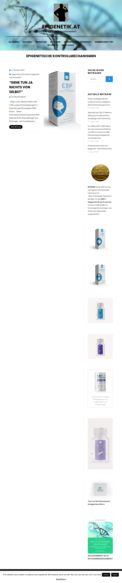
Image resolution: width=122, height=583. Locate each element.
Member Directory (104, 42)
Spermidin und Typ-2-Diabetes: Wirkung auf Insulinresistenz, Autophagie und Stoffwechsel (100, 116)
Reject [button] (115, 575)
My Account (68, 45)
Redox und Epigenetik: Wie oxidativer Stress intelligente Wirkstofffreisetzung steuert (99, 102)
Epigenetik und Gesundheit (77, 42)
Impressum (41, 42)
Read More (61, 579)
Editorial (27, 42)
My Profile (53, 45)
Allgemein (14, 42)
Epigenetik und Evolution (21, 74)
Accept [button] (106, 575)
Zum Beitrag (16, 127)
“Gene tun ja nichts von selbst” (21, 87)
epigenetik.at (61, 26)
